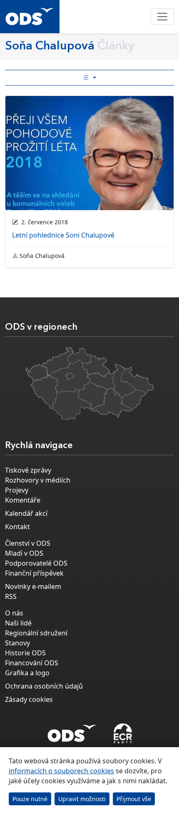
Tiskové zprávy (28, 470)
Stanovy (17, 642)
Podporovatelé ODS (36, 563)
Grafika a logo (27, 672)
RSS (11, 596)
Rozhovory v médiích (37, 480)
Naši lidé (18, 623)
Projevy (16, 490)
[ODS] (72, 731)
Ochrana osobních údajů (44, 686)
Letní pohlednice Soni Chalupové (63, 235)
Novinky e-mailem (33, 586)
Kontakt (17, 526)
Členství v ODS (27, 543)
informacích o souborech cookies (61, 770)
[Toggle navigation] (162, 16)
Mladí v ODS (24, 553)
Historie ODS (25, 652)
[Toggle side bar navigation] (89, 78)
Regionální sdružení (36, 632)
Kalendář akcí (26, 513)
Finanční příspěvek (34, 573)
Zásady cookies (29, 699)
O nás (14, 613)
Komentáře (22, 500)
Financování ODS (31, 662)
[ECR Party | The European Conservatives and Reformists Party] (123, 733)
